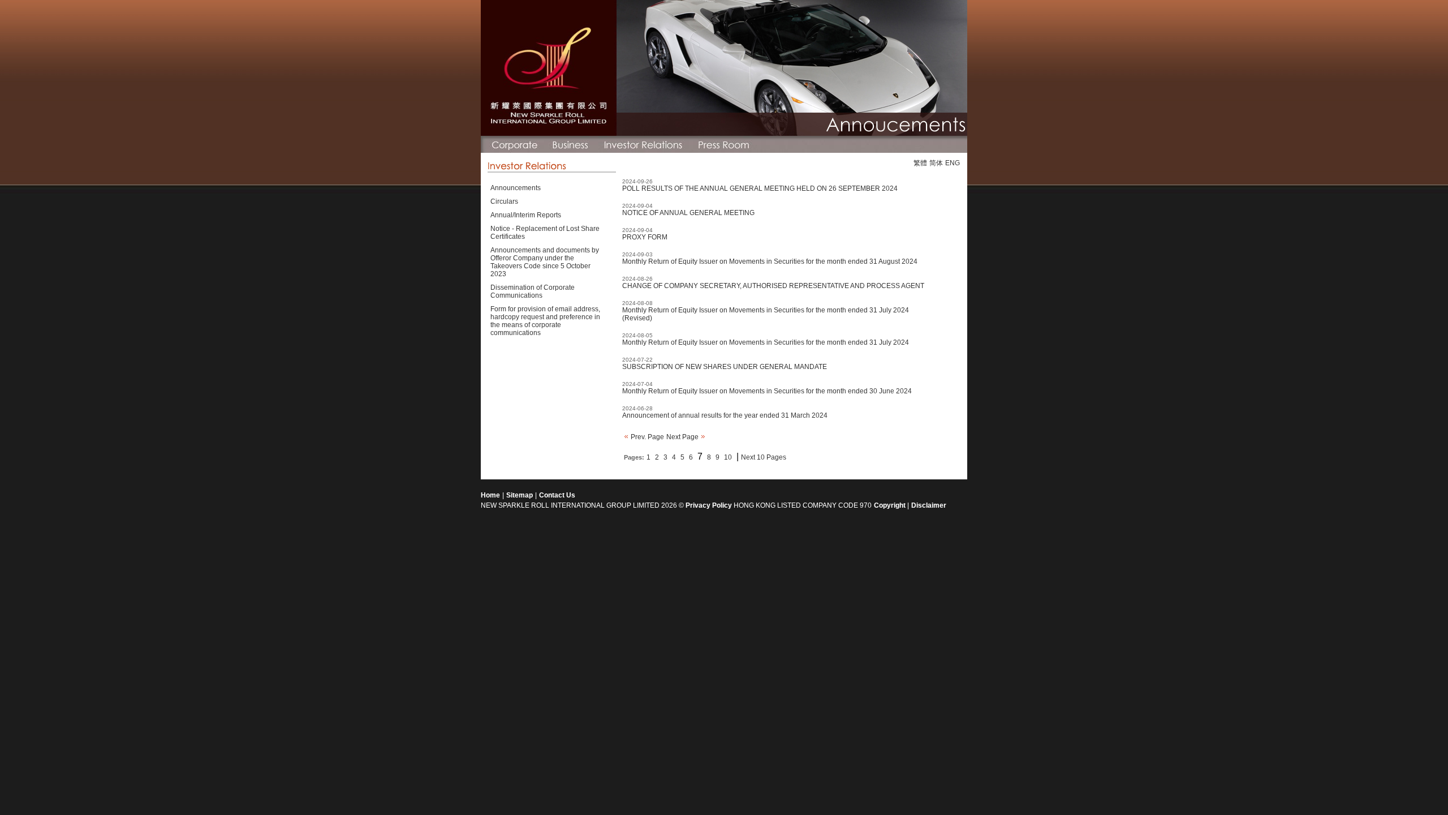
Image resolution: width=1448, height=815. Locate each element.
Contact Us (557, 495)
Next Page (683, 437)
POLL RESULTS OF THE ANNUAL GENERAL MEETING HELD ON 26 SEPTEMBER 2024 (760, 188)
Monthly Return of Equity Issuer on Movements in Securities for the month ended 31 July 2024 (765, 342)
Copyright (890, 505)
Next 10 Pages (763, 457)
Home (490, 495)
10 (728, 457)
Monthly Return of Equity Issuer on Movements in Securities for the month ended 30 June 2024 (767, 391)
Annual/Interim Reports (525, 215)
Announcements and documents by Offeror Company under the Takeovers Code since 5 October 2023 (544, 262)
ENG (952, 163)
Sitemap (519, 495)
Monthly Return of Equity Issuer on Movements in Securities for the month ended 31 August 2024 (769, 261)
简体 (936, 163)
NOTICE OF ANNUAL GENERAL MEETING (688, 213)
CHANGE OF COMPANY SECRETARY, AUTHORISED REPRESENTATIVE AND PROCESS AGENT (773, 286)
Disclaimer (928, 505)
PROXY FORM (644, 237)
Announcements (515, 188)
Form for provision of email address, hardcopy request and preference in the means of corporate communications (545, 321)
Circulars (504, 201)
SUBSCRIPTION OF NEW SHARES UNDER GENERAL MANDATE (724, 367)
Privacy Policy (709, 505)
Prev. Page (646, 437)
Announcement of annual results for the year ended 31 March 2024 (725, 415)
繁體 (920, 163)
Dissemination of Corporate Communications (532, 291)
